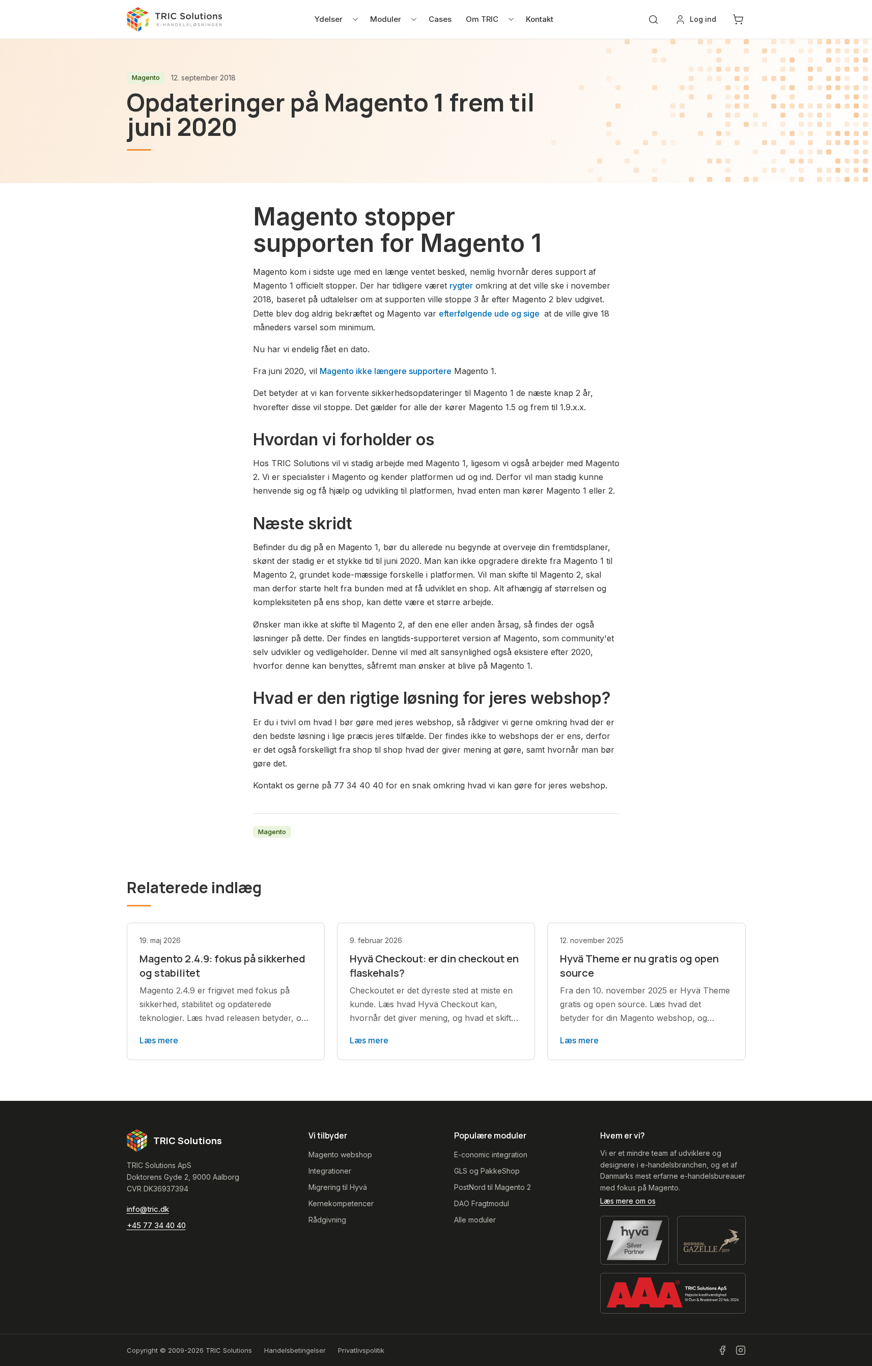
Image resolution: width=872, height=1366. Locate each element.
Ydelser (329, 19)
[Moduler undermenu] (413, 19)
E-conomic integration (490, 1154)
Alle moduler (475, 1219)
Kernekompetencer (341, 1203)
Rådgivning (327, 1219)
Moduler (385, 19)
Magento (146, 77)
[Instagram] (741, 1350)
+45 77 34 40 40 (156, 1225)
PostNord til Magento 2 (492, 1187)
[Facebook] (722, 1350)
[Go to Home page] (174, 19)
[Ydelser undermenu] (355, 19)
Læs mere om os (628, 1201)
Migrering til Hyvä (337, 1187)
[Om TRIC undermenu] (511, 19)
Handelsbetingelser (295, 1350)
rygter (461, 285)
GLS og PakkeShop (487, 1170)
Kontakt (539, 19)
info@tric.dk (148, 1209)
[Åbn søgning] (653, 19)
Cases (440, 19)
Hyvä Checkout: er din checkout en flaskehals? (434, 966)
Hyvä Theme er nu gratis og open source (639, 966)
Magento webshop (340, 1154)
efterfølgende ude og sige (490, 313)
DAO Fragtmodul (481, 1203)
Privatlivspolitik (361, 1350)
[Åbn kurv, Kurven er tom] (738, 19)
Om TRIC (482, 19)
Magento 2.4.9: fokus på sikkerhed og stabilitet (222, 966)
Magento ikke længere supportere (386, 371)
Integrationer (329, 1170)
